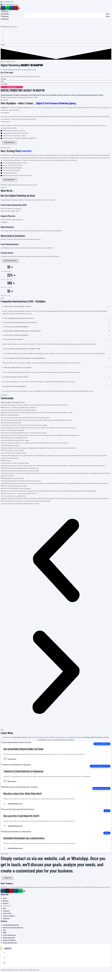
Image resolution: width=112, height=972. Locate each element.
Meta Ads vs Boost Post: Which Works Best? (22, 793)
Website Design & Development (13, 235)
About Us (63, 15)
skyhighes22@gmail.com (15, 803)
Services (90, 15)
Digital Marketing (102, 743)
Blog (51, 15)
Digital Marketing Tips (100, 766)
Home (40, 15)
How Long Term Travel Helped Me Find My (21, 815)
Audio (107, 833)
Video (107, 810)
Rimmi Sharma (12, 759)
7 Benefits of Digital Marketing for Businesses (23, 771)
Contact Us (76, 15)
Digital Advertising (101, 788)
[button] (56, 561)
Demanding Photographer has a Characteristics (24, 837)
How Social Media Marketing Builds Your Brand (23, 748)
